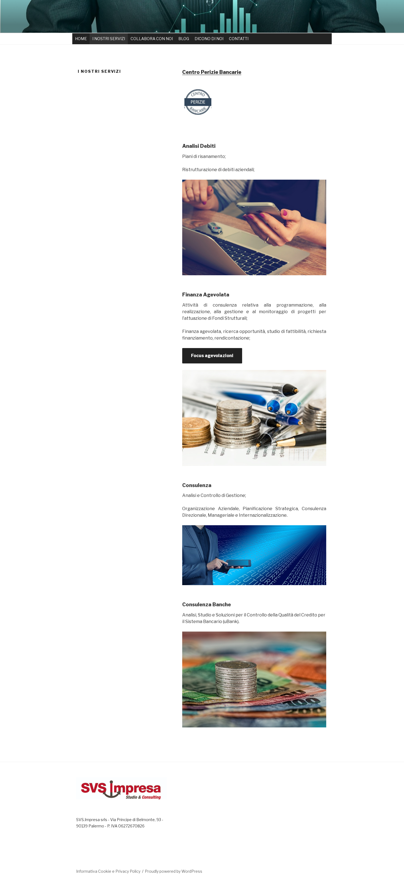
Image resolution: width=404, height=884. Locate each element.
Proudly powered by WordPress (173, 871)
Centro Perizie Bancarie (211, 72)
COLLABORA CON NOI (152, 38)
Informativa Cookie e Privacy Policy (108, 871)
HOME (81, 38)
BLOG (183, 38)
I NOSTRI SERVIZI (108, 38)
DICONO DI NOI (209, 38)
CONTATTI (238, 38)
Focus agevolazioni (212, 355)
